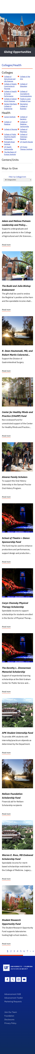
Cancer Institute (9, 117)
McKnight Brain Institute (9, 143)
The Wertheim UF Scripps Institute (10, 153)
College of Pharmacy (23, 130)
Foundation (9, 1015)
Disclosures (9, 1019)
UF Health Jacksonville (8, 148)
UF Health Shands (26, 142)
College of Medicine (7, 123)
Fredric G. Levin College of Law (25, 100)
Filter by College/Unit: (17, 177)
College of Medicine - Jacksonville (24, 124)
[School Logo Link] (16, 967)
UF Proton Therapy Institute (26, 148)
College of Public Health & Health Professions (10, 136)
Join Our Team (10, 1012)
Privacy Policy (10, 1023)
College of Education (23, 85)
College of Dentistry (23, 118)
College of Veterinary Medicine (23, 136)
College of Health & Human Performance (10, 93)
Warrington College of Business (24, 106)
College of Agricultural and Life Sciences (9, 79)
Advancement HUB (12, 994)
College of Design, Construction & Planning (10, 86)
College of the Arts (25, 78)
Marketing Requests (13, 1001)
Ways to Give (10, 168)
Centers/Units (10, 160)
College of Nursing (10, 129)
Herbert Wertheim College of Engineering (10, 106)
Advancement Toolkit (13, 997)
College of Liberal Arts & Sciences (10, 100)
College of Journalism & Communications (26, 93)
